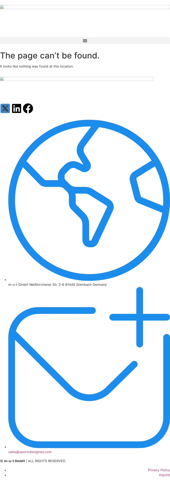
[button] (85, 40)
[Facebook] (28, 108)
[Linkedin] (16, 108)
